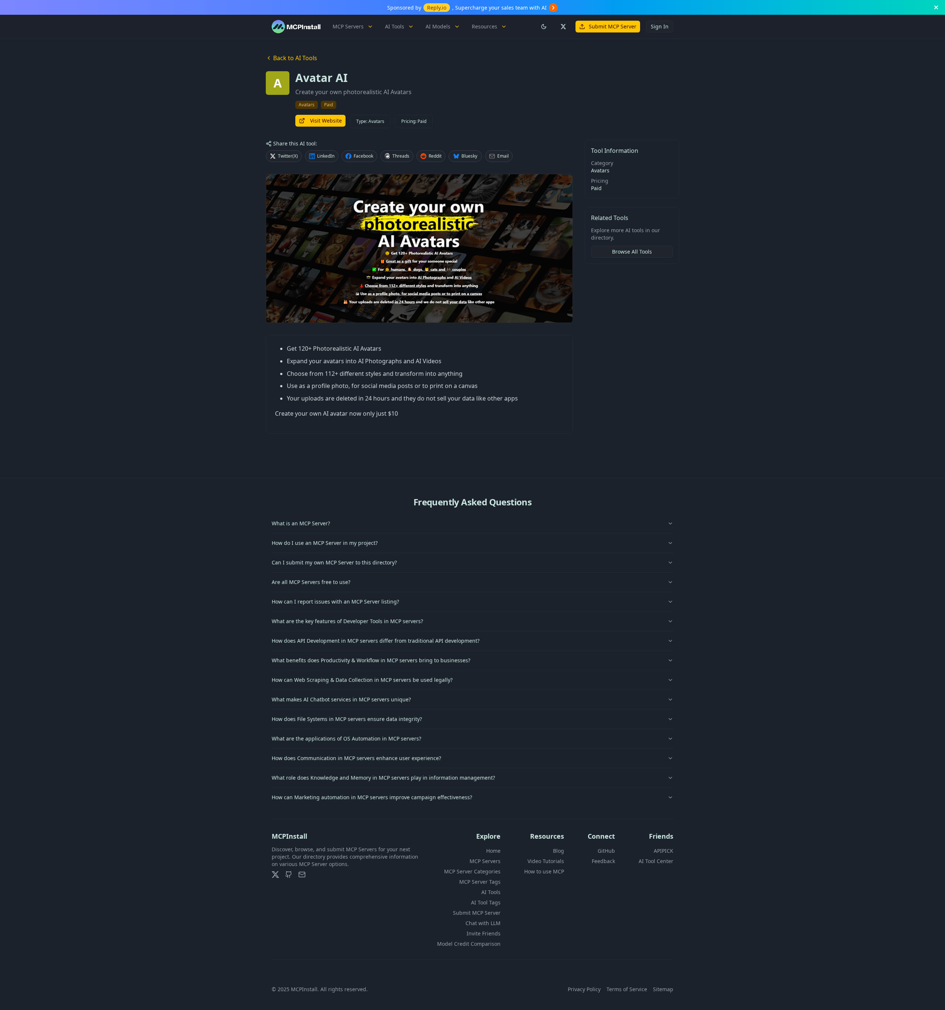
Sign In (660, 26)
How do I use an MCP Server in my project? (325, 542)
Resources (484, 26)
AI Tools (394, 26)
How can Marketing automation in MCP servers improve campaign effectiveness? (372, 797)
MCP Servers (348, 26)
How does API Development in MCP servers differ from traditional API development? (376, 640)
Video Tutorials (546, 861)
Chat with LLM (483, 923)
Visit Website (326, 120)
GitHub (606, 850)
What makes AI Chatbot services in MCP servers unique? (341, 699)
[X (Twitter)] (275, 874)
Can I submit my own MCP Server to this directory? (334, 562)
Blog (558, 850)
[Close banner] (936, 7)
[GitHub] (288, 874)
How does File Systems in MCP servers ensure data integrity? (347, 718)
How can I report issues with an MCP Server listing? (335, 601)
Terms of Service (626, 989)
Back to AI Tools (295, 58)
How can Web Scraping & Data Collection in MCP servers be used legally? (362, 679)
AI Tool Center (656, 861)
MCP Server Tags (480, 881)
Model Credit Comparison (469, 943)
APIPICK (663, 850)
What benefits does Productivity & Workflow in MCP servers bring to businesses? (371, 660)
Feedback (603, 861)
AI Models (438, 26)
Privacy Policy (584, 989)
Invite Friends (484, 933)
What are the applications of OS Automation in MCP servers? (346, 738)
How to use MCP (544, 871)
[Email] (302, 874)
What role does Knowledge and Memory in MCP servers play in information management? (383, 777)
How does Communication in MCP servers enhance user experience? (356, 758)
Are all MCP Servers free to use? (311, 581)
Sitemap (663, 989)
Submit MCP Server (612, 26)
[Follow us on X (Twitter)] (563, 26)
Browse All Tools (632, 251)
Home (493, 850)
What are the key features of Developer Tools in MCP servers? (347, 621)
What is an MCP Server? (301, 523)
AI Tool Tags (486, 902)
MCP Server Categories (472, 871)
